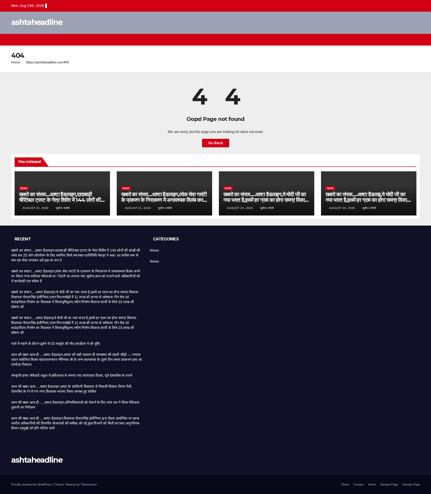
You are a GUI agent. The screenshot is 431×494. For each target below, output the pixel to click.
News (23, 188)
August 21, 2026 (138, 208)
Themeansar (89, 484)
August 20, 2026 (240, 208)
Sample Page (389, 484)
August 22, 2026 (36, 208)
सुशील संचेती (63, 208)
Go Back (215, 143)
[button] (408, 39)
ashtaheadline (36, 22)
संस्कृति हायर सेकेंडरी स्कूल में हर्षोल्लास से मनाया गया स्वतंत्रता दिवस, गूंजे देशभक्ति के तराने (71, 375)
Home (15, 62)
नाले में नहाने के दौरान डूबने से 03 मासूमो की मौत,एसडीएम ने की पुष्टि (55, 344)
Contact (359, 484)
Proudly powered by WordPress (32, 484)
